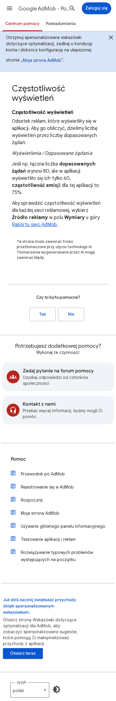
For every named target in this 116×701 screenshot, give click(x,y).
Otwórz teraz (23, 653)
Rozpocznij (32, 500)
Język (21, 682)
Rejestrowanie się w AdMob (47, 487)
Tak (42, 314)
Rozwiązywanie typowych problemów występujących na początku (57, 556)
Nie (71, 314)
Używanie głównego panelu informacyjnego (63, 526)
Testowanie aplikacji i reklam (48, 539)
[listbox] (29, 690)
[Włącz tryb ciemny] (56, 689)
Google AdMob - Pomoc (44, 8)
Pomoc (18, 459)
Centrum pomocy (22, 23)
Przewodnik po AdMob (43, 474)
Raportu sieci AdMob (34, 225)
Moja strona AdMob (42, 60)
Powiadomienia (61, 23)
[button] (9, 8)
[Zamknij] (111, 38)
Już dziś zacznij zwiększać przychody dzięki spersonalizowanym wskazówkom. (39, 606)
